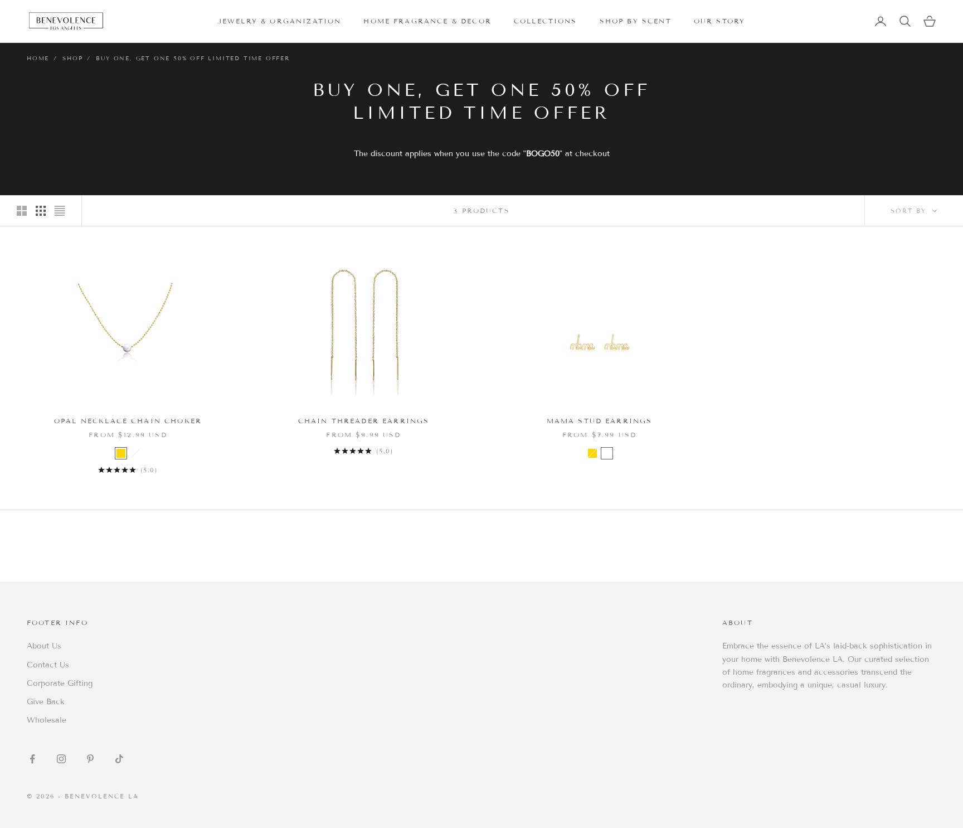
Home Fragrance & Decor (427, 21)
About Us (44, 646)
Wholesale (46, 720)
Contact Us (48, 665)
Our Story (719, 21)
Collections (545, 21)
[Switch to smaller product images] (41, 211)
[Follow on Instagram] (61, 758)
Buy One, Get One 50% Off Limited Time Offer (192, 58)
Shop (72, 58)
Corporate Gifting (60, 683)
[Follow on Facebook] (32, 758)
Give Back (46, 701)
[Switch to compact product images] (60, 211)
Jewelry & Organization (280, 21)
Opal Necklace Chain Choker (128, 421)
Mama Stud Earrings (600, 421)
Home (38, 58)
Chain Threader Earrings (364, 421)
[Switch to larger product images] (22, 211)
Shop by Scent (636, 21)
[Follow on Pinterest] (90, 758)
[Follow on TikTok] (119, 758)
